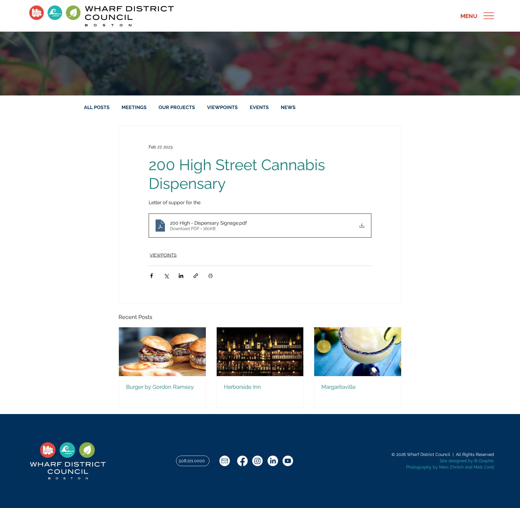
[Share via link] (196, 276)
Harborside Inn (242, 387)
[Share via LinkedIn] (181, 276)
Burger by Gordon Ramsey (160, 387)
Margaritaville (338, 387)
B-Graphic (484, 460)
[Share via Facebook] (151, 276)
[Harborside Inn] (260, 351)
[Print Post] (210, 276)
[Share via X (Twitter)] (166, 276)
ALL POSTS (97, 107)
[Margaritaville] (357, 351)
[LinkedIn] (273, 461)
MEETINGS (134, 107)
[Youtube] (288, 461)
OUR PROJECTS (177, 107)
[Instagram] (257, 461)
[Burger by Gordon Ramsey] (162, 351)
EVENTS (259, 107)
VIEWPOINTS (222, 107)
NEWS (288, 107)
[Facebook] (242, 461)
